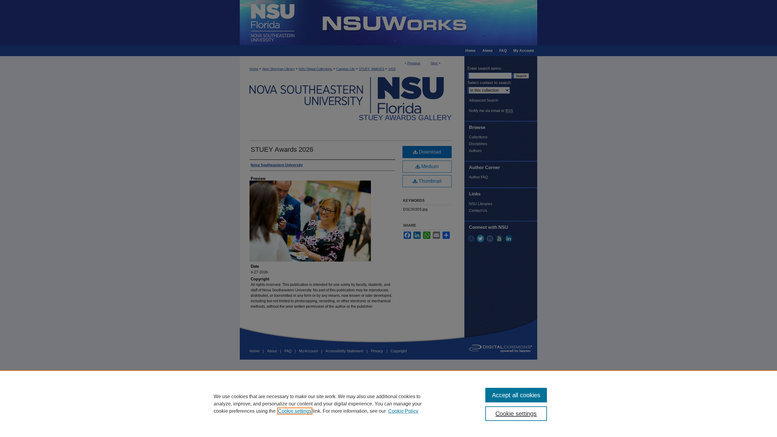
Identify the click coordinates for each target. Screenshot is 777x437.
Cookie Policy (403, 411)
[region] (388, 403)
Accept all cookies (516, 395)
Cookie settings (294, 411)
